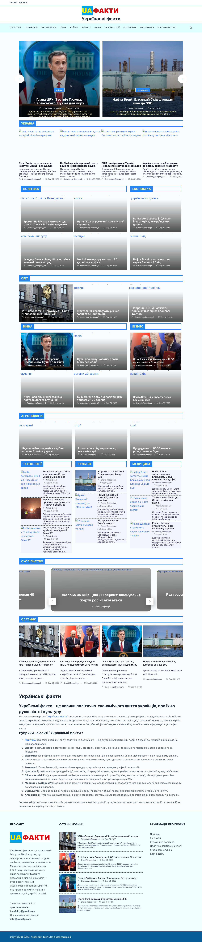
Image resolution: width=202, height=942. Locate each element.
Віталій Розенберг (144, 228)
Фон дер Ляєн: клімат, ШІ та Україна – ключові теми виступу (47, 261)
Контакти (23, 2)
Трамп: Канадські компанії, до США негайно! (107, 497)
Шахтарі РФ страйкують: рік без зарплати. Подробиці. (98, 312)
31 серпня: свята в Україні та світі (108, 522)
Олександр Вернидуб (135, 108)
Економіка (49, 27)
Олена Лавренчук (52, 108)
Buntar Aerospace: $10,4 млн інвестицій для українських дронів (152, 221)
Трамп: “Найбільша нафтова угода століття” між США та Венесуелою (45, 223)
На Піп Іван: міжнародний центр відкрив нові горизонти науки (79, 164)
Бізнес (86, 27)
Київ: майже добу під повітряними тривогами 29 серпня (100, 398)
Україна (15, 27)
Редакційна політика (162, 841)
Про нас (13, 2)
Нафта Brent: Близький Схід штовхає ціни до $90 (59, 101)
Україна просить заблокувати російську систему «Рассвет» (160, 164)
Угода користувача (161, 849)
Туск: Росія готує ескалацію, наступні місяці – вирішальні (143, 101)
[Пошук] (191, 28)
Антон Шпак (51, 480)
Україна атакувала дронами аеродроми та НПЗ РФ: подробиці (56, 502)
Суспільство (167, 27)
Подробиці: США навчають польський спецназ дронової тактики (151, 310)
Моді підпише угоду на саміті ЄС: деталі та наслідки (97, 261)
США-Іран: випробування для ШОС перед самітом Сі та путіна (153, 361)
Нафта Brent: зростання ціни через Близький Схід (152, 261)
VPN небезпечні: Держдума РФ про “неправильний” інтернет (45, 312)
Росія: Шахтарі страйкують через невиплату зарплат (163, 526)
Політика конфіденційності (166, 845)
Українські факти (101, 18)
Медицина (147, 27)
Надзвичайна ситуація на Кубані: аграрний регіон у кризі (43, 450)
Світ (63, 27)
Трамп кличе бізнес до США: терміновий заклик (165, 500)
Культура (129, 27)
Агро (97, 27)
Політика (31, 27)
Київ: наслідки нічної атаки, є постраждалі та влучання (43, 398)
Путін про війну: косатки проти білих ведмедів (97, 360)
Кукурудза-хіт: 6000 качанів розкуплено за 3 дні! (152, 450)
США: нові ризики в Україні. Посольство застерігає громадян (121, 164)
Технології (112, 27)
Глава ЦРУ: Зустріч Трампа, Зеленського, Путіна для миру (44, 360)
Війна (74, 27)
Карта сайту (157, 853)
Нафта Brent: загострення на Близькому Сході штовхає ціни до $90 (164, 475)
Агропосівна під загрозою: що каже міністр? (97, 450)
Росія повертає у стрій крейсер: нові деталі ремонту (56, 530)
